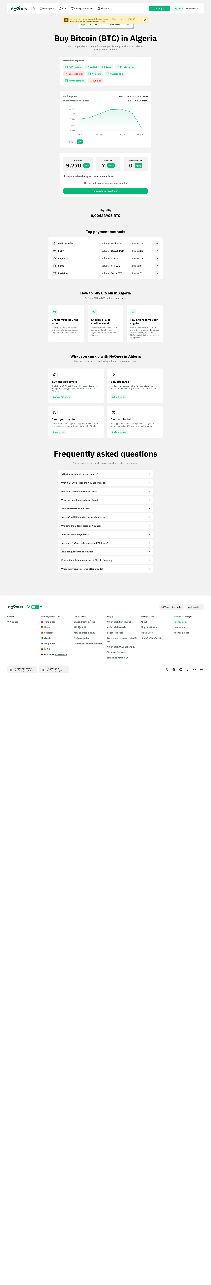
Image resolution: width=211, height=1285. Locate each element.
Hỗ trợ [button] (104, 8)
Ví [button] (63, 8)
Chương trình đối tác (83, 8)
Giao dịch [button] (47, 8)
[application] (105, 121)
